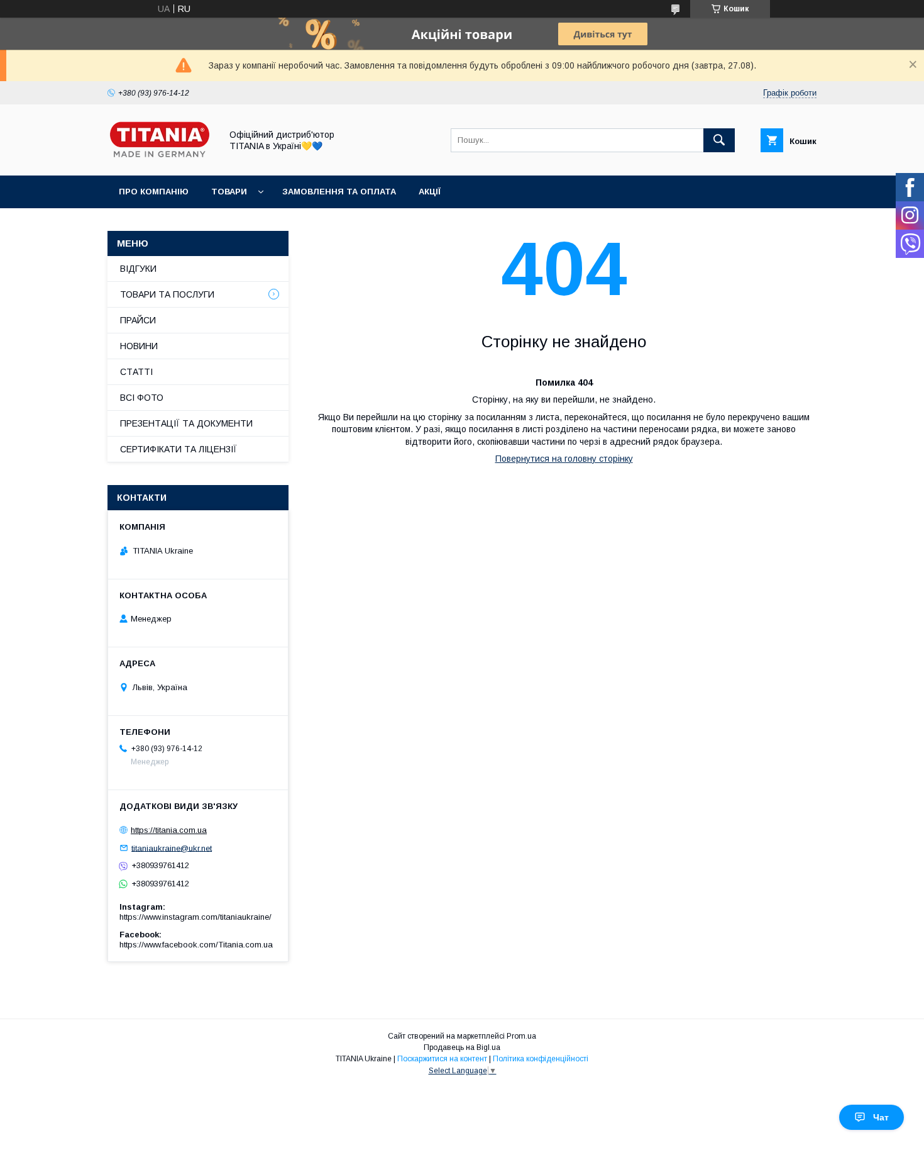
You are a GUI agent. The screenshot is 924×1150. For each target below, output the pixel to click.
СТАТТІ (136, 372)
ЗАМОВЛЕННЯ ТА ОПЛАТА (339, 191)
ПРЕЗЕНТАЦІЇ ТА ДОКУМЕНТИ (186, 423)
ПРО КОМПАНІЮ (154, 191)
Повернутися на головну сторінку (564, 459)
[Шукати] (719, 140)
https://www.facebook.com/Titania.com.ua (196, 944)
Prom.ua (521, 1036)
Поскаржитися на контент (442, 1058)
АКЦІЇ (430, 191)
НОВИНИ (139, 346)
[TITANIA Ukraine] (160, 159)
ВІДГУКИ (138, 269)
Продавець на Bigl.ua (462, 1047)
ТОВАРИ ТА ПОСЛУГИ (167, 294)
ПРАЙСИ (138, 320)
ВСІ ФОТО (141, 398)
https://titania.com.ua (169, 830)
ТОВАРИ (229, 191)
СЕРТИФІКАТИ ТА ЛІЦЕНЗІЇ (178, 449)
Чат (881, 1117)
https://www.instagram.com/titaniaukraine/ (195, 917)
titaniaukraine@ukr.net (171, 847)
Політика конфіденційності (540, 1058)
